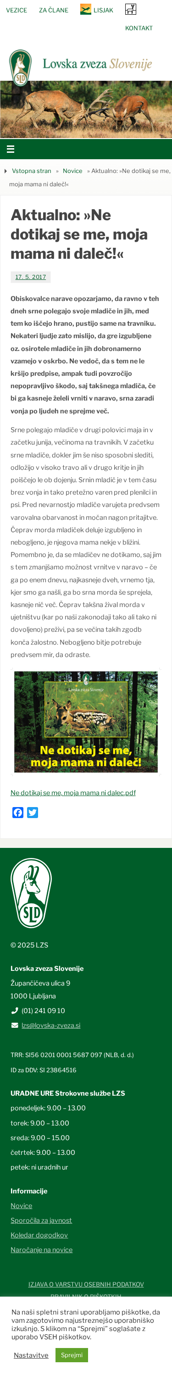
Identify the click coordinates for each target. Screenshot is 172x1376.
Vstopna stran (31, 170)
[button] (58, 126)
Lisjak (103, 10)
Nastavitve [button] (31, 1355)
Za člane (53, 10)
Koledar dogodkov (39, 1235)
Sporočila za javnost (41, 1220)
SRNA (131, 9)
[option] (86, 109)
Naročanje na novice (41, 1250)
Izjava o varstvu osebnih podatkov (86, 1284)
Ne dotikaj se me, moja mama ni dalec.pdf (73, 793)
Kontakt (139, 28)
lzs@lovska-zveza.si (51, 1025)
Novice (73, 170)
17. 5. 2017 (31, 276)
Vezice (16, 10)
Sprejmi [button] (72, 1355)
